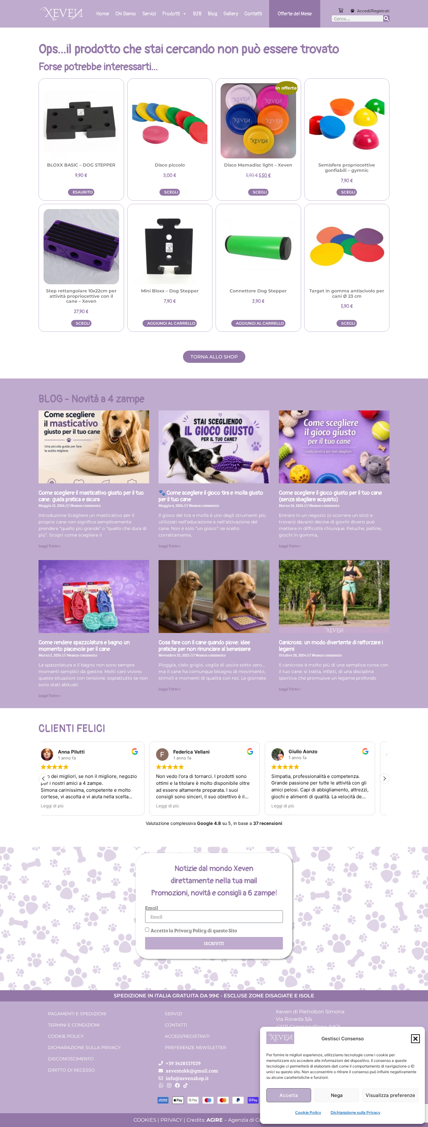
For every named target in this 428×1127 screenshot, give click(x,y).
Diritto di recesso (71, 1070)
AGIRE (214, 1120)
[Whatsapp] (161, 1085)
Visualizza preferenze (390, 1095)
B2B (197, 14)
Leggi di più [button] (61, 805)
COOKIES (144, 1120)
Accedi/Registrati (373, 10)
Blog (212, 14)
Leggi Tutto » (49, 545)
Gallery (230, 14)
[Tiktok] (185, 1085)
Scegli (171, 192)
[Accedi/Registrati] (352, 11)
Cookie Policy (308, 1112)
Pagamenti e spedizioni (77, 1013)
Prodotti (171, 14)
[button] (415, 1039)
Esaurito (83, 192)
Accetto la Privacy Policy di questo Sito (194, 930)
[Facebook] (177, 1085)
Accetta (288, 1095)
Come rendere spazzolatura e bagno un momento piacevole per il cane (84, 646)
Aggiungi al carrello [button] (171, 323)
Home (102, 14)
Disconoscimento (71, 1059)
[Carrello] (341, 10)
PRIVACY (171, 1120)
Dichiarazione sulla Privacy (355, 1112)
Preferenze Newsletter (195, 1047)
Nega (337, 1095)
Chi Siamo (125, 14)
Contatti (253, 14)
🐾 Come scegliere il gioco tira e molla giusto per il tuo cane (211, 496)
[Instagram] (169, 1085)
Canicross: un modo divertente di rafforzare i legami (331, 646)
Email (151, 907)
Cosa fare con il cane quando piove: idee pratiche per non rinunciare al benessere (205, 646)
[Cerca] (386, 18)
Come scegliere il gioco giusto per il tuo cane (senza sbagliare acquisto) (330, 496)
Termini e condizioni (74, 1025)
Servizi (149, 14)
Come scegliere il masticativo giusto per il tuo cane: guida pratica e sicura (91, 496)
